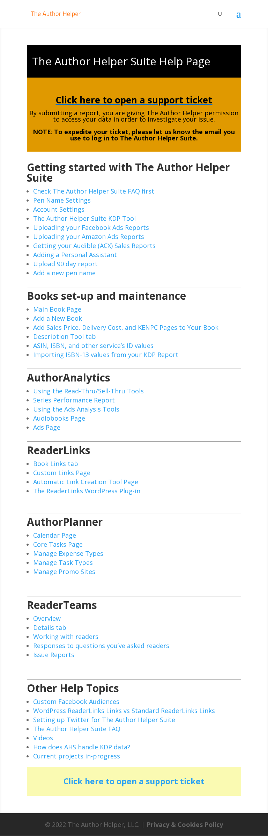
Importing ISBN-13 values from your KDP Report (105, 354)
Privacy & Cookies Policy (185, 824)
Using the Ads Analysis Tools (76, 409)
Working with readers (65, 636)
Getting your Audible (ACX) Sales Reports (94, 245)
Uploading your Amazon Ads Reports (88, 236)
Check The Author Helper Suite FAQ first (93, 191)
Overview (47, 618)
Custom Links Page (61, 472)
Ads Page (46, 427)
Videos (43, 738)
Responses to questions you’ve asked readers (101, 645)
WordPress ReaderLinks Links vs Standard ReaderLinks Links (124, 710)
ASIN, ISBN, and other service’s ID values (93, 345)
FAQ (113, 729)
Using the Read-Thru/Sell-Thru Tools (88, 391)
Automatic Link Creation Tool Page (85, 482)
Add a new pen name (64, 273)
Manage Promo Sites (64, 571)
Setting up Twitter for (67, 719)
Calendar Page (54, 535)
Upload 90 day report (65, 264)
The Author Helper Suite (69, 218)
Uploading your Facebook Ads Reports (91, 227)
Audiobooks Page (59, 418)
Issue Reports (53, 654)
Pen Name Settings (62, 200)
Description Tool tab (64, 336)
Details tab (49, 627)
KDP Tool (121, 218)
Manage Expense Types (68, 553)
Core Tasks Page (58, 544)
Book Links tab (55, 463)
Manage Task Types (63, 562)
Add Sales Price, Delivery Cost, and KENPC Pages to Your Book (125, 327)
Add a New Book (57, 318)
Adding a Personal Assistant (75, 254)
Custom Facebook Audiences (76, 701)
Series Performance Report (74, 400)
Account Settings (58, 209)
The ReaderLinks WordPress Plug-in (86, 491)
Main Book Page (57, 309)
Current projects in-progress (76, 756)
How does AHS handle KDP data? (81, 747)
